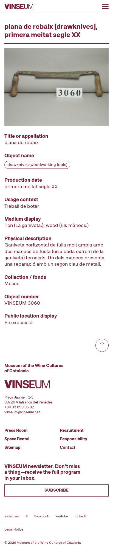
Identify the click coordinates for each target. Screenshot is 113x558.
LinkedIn (81, 516)
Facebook (41, 516)
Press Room (15, 430)
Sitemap (12, 447)
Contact (67, 447)
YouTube (61, 516)
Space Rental (16, 439)
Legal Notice (13, 529)
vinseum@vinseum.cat (22, 412)
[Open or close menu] (105, 6)
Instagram (11, 516)
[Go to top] (102, 345)
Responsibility (73, 439)
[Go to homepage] (18, 6)
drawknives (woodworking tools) (37, 164)
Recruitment (72, 430)
